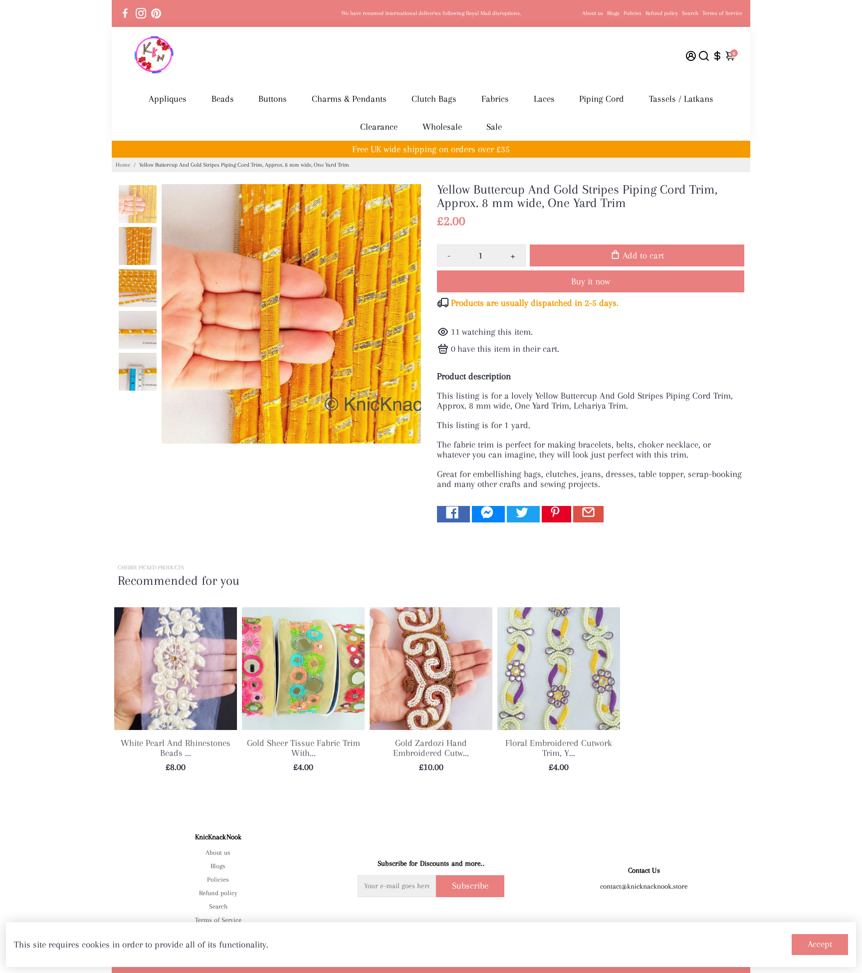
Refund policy (662, 13)
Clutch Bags (434, 99)
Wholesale (442, 127)
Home (123, 165)
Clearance (379, 127)
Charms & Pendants (349, 99)
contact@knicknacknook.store (644, 886)
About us (592, 13)
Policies (633, 13)
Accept (820, 944)
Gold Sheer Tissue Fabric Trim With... (303, 748)
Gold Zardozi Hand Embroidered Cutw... (431, 748)
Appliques (168, 99)
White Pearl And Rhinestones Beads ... (175, 748)
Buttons (272, 99)
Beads (223, 99)
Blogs (613, 13)
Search (690, 13)
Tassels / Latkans (681, 99)
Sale (494, 127)
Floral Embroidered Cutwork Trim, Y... (558, 748)
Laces (544, 99)
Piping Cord (601, 99)
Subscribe (470, 886)
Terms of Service (722, 13)
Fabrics (495, 99)
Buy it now (590, 281)
